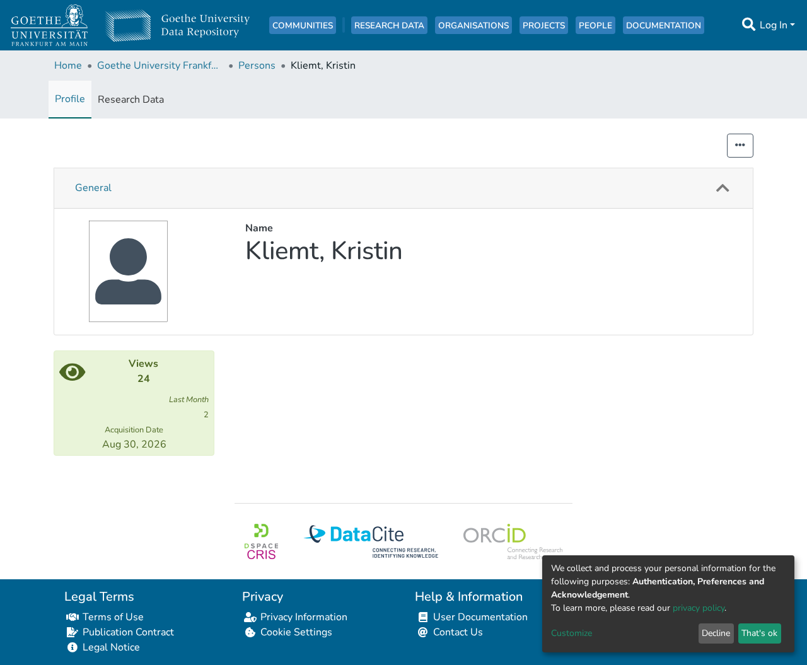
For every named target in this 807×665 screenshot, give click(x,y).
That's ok (759, 633)
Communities (302, 26)
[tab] (403, 188)
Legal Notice (111, 647)
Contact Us (458, 632)
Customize (571, 633)
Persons (257, 65)
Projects (544, 26)
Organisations (473, 26)
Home (68, 65)
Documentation (663, 26)
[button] (722, 188)
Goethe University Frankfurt (160, 65)
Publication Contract (128, 632)
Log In (773, 25)
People (595, 26)
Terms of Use (113, 617)
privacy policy (698, 608)
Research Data (389, 26)
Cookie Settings (296, 632)
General (93, 188)
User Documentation (480, 617)
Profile (70, 99)
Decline (716, 633)
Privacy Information (303, 617)
